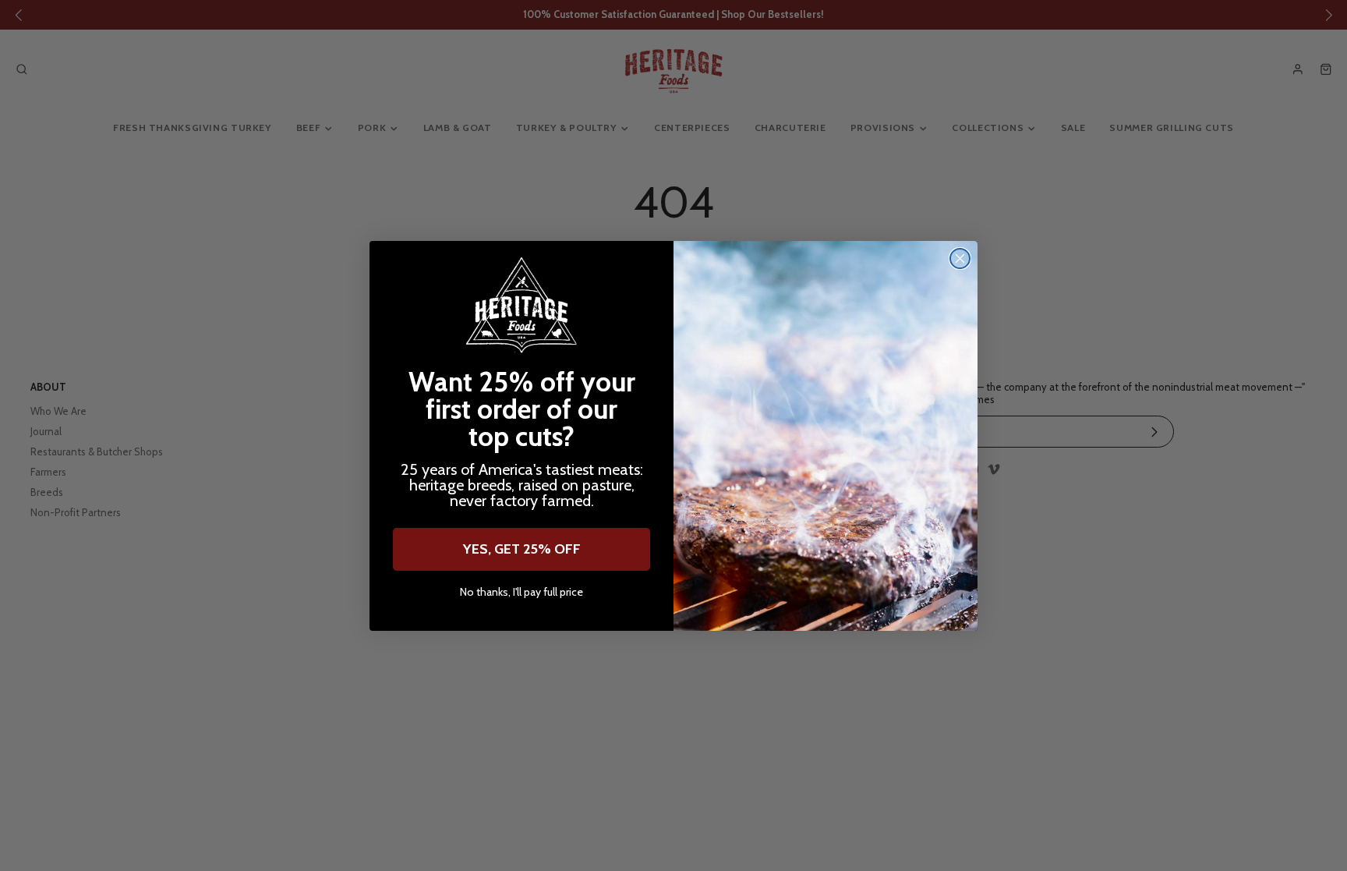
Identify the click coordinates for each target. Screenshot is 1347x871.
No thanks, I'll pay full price (521, 592)
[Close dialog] (960, 258)
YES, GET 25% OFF (522, 549)
